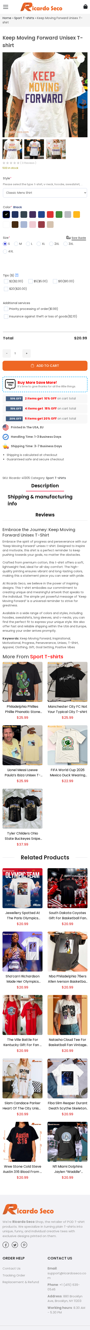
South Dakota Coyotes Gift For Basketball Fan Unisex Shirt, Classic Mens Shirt (67, 915)
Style (7, 178)
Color (12, 207)
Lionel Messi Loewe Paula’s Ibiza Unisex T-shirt (23, 773)
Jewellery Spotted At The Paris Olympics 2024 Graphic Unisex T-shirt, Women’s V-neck (22, 915)
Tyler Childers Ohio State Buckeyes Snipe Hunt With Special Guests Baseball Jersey (22, 836)
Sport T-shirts (24, 18)
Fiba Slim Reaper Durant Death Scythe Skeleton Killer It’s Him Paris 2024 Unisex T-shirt (67, 1106)
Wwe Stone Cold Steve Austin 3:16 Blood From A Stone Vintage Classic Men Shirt (22, 1169)
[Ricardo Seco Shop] (41, 7)
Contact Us (12, 1268)
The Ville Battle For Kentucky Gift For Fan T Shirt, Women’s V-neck (22, 1042)
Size (6, 238)
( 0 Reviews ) (28, 163)
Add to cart (46, 365)
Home (7, 18)
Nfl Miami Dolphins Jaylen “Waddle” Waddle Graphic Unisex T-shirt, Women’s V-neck (68, 1169)
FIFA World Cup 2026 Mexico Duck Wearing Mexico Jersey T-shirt (67, 773)
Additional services (16, 303)
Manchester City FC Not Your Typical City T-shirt (67, 709)
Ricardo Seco (23, 1222)
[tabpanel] (45, 588)
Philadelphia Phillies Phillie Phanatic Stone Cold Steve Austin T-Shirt (22, 709)
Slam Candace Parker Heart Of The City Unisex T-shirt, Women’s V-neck (22, 1106)
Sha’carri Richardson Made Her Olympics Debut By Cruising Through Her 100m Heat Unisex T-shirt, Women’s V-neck (22, 979)
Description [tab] (45, 486)
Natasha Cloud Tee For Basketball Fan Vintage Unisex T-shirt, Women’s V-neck (67, 1042)
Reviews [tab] (45, 515)
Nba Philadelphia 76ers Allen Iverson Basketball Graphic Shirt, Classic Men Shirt (67, 979)
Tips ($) (10, 275)
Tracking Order (14, 1275)
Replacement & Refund (21, 1282)
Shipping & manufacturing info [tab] (40, 500)
